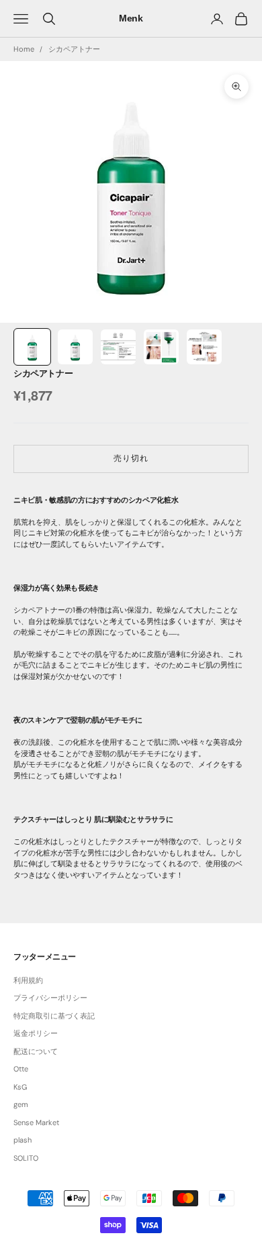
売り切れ (131, 458)
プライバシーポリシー (50, 997)
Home (23, 49)
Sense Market (36, 1122)
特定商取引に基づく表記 (54, 1015)
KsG (20, 1087)
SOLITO (25, 1158)
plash (22, 1140)
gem (20, 1104)
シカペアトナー (74, 49)
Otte (20, 1068)
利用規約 (28, 980)
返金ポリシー (35, 1033)
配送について (35, 1051)
